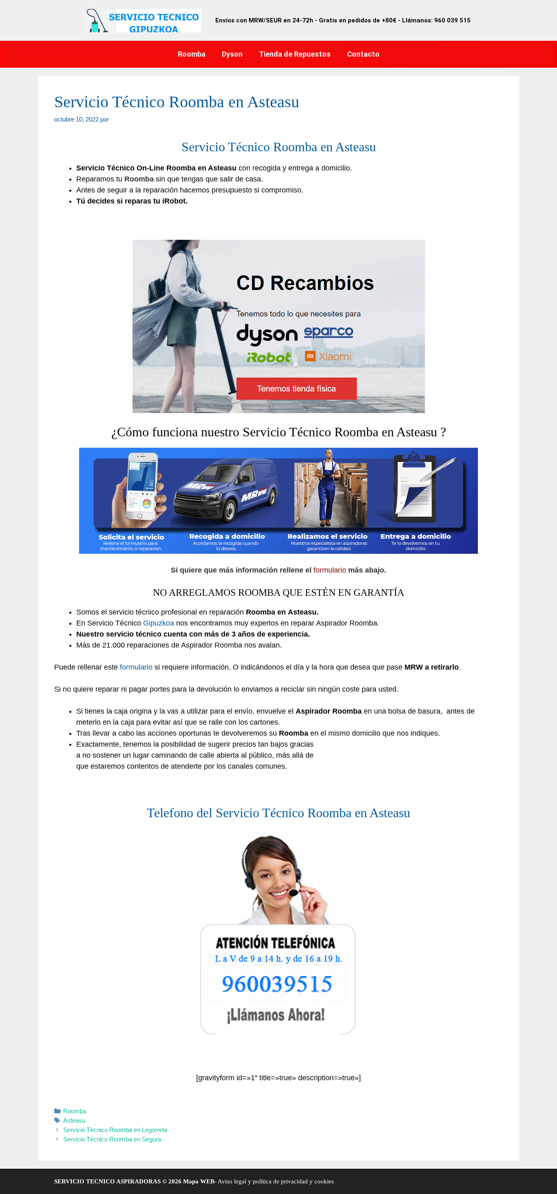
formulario (330, 570)
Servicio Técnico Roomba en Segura (112, 1139)
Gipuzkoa (158, 623)
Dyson (232, 54)
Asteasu (74, 1120)
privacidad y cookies (306, 1181)
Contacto (363, 54)
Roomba (192, 54)
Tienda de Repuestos (295, 54)
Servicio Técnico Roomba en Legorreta (115, 1129)
